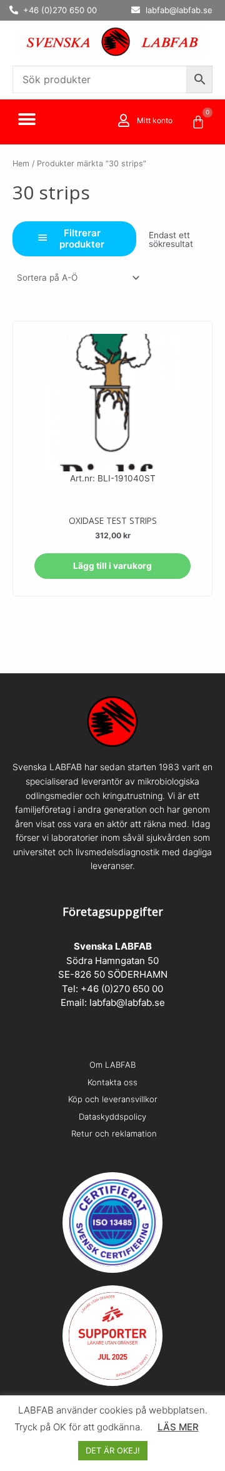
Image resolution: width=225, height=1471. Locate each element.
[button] (26, 120)
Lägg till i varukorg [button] (112, 566)
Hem (20, 163)
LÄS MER (178, 1427)
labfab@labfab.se (127, 1002)
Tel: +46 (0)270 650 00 (112, 989)
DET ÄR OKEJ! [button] (113, 1450)
